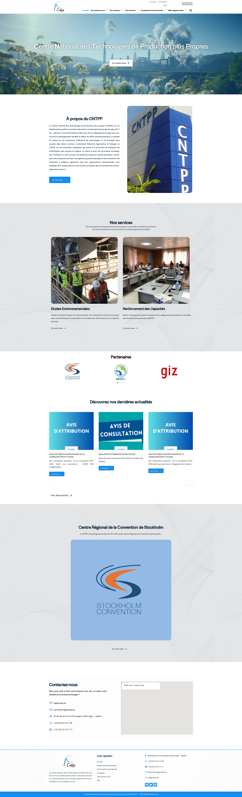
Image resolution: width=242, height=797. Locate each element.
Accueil (86, 10)
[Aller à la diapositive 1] (117, 382)
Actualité (71, 449)
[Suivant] (188, 483)
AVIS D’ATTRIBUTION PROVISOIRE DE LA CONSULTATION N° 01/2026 (67, 455)
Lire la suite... (55, 474)
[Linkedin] (190, 3)
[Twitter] (187, 3)
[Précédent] (53, 483)
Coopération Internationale (152, 10)
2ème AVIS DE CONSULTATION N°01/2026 (117, 454)
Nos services (130, 10)
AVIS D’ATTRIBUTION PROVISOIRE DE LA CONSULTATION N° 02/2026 (166, 455)
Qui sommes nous (98, 10)
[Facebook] (183, 3)
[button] (52, 371)
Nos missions (115, 10)
